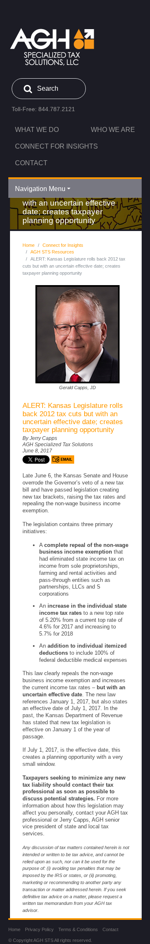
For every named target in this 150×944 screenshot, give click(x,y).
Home (28, 245)
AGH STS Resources (52, 251)
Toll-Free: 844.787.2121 (43, 109)
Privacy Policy (39, 929)
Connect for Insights (56, 146)
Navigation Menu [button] (40, 188)
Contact (31, 162)
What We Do (37, 129)
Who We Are (113, 129)
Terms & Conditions (78, 929)
